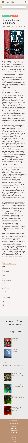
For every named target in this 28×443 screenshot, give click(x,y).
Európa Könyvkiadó (6, 280)
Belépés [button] (14, 442)
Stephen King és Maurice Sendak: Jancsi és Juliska (17, 374)
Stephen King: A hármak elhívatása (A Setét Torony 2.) (17, 409)
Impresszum (14, 430)
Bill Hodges (5, 276)
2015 (3, 284)
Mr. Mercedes (15, 61)
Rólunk (14, 426)
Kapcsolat (14, 433)
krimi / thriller (5, 293)
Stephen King (5, 271)
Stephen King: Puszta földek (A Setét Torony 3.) (18, 396)
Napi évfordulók (14, 424)
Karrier (14, 437)
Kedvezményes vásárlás (9, 263)
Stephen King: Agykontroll (15, 339)
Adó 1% (14, 439)
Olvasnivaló (6, 15)
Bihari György (5, 288)
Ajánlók (14, 15)
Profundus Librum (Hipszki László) (12, 26)
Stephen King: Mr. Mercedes (16, 350)
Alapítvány (14, 428)
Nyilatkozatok (14, 435)
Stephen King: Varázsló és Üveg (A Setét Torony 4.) (17, 386)
